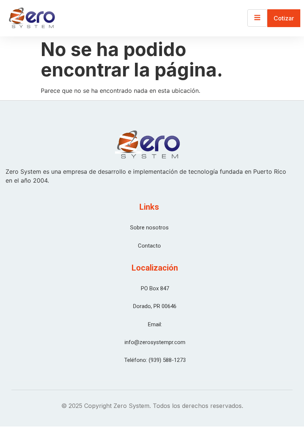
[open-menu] (257, 18)
